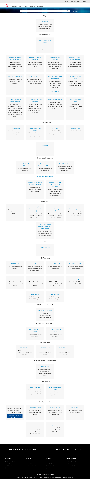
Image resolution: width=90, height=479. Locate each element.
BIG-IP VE (55, 128)
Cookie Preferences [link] (68, 477)
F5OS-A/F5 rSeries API (55, 294)
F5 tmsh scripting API (75, 279)
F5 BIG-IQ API (15, 264)
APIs (20, 6)
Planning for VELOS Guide (55, 425)
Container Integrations (45, 176)
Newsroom (8, 463)
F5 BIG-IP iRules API (55, 264)
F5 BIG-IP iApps (35, 264)
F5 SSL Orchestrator (35, 387)
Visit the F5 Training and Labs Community (15, 416)
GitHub (71, 1)
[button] (67, 11)
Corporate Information (11, 461)
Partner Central (50, 467)
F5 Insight (45, 21)
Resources (40, 6)
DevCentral (49, 463)
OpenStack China (75, 128)
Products (14, 6)
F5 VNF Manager (45, 366)
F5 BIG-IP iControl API (35, 279)
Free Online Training (31, 467)
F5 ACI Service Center (65, 164)
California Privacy (38, 477)
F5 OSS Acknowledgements (45, 310)
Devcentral (77, 1)
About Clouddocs (9, 469)
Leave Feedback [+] (72, 465)
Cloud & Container (29, 6)
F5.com (66, 1)
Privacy (30, 477)
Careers (7, 467)
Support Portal (50, 465)
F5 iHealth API (55, 279)
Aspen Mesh (45, 145)
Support (84, 1)
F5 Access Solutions (55, 407)
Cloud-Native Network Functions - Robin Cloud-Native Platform (45, 226)
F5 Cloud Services (15, 128)
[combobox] (42, 11)
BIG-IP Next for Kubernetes (15, 207)
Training (28, 461)
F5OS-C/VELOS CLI (45, 348)
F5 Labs (48, 469)
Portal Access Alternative (55, 99)
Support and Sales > (30, 449)
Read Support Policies (73, 461)
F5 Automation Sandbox (35, 407)
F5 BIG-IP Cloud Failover (15, 76)
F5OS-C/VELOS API (35, 294)
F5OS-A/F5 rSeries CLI (65, 348)
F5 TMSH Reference (25, 348)
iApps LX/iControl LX (35, 76)
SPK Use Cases (75, 407)
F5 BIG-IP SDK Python (45, 247)
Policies (26, 477)
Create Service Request (73, 463)
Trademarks (20, 477)
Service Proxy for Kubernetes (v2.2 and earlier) (35, 209)
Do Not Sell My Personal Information (53, 477)
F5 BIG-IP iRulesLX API (75, 264)
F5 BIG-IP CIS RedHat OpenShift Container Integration (55, 184)
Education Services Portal (32, 465)
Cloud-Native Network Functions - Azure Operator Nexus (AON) (55, 209)
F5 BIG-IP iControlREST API (15, 279)
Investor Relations (10, 465)
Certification (29, 463)
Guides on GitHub (55, 91)
